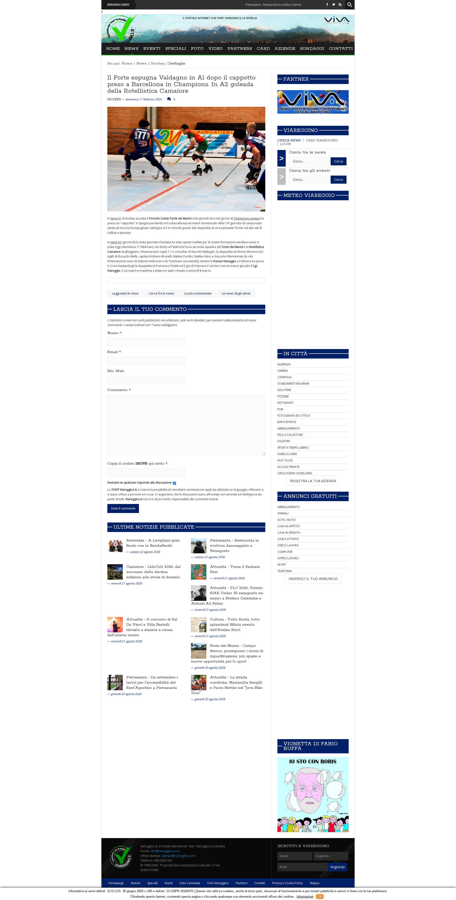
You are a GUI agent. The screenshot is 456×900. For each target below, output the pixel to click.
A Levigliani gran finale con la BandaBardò (153, 543)
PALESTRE (283, 441)
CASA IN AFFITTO (288, 526)
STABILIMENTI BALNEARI (293, 384)
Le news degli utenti (236, 293)
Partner (296, 79)
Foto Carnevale (190, 883)
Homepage (116, 883)
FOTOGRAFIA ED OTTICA (293, 416)
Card (263, 48)
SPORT (281, 565)
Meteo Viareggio (309, 195)
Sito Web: (116, 371)
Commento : (119, 390)
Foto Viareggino (218, 883)
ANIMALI (283, 513)
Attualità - (220, 566)
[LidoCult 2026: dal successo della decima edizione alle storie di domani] (115, 572)
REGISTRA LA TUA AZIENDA (313, 480)
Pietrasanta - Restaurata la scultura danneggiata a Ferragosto (258, 5)
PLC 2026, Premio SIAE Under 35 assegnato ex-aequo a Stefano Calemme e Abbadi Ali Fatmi (227, 595)
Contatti (341, 48)
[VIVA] (313, 102)
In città (295, 353)
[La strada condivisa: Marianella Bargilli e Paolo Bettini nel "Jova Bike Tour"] (198, 682)
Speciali (175, 48)
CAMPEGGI (284, 377)
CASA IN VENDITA (288, 533)
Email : (114, 352)
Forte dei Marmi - (226, 645)
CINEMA (282, 371)
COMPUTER (285, 552)
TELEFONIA (284, 571)
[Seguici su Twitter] (333, 5)
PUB (280, 409)
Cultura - (219, 619)
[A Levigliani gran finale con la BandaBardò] (115, 545)
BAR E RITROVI (286, 422)
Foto (197, 48)
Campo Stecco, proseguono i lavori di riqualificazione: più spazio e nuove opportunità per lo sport (227, 653)
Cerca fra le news (161, 293)
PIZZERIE (283, 396)
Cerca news (289, 140)
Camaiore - (136, 566)
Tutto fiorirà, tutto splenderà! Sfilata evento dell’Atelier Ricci (235, 624)
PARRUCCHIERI (287, 454)
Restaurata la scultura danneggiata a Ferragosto (234, 545)
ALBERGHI (284, 364)
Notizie (135, 883)
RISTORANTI (285, 403)
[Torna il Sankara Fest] (198, 572)
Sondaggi (312, 48)
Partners (240, 48)
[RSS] (340, 5)
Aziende (285, 48)
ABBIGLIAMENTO (288, 428)
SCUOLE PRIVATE (288, 467)
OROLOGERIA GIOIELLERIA (294, 473)
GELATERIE (284, 390)
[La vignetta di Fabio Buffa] (313, 794)
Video (215, 48)
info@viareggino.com (165, 851)
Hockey (158, 63)
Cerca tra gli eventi (309, 170)
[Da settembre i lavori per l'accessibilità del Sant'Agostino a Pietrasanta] (115, 682)
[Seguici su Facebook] (327, 5)
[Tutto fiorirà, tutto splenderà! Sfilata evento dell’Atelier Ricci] (198, 624)
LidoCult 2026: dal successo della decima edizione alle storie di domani (153, 572)
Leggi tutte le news (125, 293)
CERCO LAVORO (288, 545)
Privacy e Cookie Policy (287, 883)
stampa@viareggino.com (178, 856)
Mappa (314, 883)
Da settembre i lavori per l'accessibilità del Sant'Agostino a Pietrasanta (152, 682)
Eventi (152, 48)
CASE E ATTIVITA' (288, 539)
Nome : (114, 333)
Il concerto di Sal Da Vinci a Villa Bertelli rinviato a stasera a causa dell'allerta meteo (142, 627)
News (131, 48)
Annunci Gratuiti (310, 496)
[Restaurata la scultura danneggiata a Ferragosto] (198, 545)
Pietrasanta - (222, 540)
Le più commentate (198, 293)
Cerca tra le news (307, 152)
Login (285, 144)
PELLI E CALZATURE (290, 435)
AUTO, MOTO (286, 520)
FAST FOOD (285, 460)
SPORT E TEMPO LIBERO (293, 448)
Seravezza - (137, 540)
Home (113, 48)
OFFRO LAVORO (288, 558)
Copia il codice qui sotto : (137, 463)
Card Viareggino (322, 140)
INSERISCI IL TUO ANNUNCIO (313, 578)
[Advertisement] (313, 312)
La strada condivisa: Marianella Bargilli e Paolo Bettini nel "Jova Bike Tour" (226, 685)
